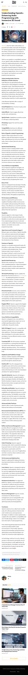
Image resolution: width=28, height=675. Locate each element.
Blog (18, 671)
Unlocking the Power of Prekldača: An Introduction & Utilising (20, 569)
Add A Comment (14, 658)
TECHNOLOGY (14, 6)
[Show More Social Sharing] (14, 27)
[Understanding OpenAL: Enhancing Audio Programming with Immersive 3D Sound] (14, 36)
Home (9, 6)
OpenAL (4, 45)
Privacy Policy (13, 671)
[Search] (26, 2)
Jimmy (7, 23)
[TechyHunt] (14, 2)
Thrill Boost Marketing (20, 668)
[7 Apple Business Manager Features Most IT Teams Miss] (14, 595)
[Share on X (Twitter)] (10, 27)
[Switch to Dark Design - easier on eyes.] (24, 2)
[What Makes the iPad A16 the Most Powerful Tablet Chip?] (14, 618)
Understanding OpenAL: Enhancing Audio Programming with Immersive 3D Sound (11, 553)
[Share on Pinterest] (12, 27)
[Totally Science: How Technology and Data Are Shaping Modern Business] (14, 640)
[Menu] (2, 2)
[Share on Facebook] (7, 27)
